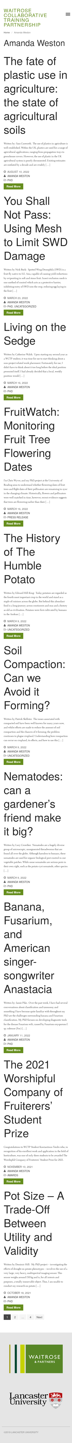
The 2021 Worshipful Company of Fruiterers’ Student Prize (33, 1098)
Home (7, 32)
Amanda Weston (18, 176)
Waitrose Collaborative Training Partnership (25, 17)
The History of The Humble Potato (32, 557)
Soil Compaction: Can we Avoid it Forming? (35, 677)
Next (39, 1317)
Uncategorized (25, 306)
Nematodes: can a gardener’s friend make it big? (33, 803)
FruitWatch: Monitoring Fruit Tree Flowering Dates (32, 438)
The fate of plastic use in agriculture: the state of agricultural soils (35, 94)
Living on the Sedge (35, 333)
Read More (13, 186)
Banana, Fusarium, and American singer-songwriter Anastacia (29, 947)
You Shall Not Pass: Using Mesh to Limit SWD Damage (36, 227)
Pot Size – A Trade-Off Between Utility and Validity (34, 1222)
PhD (10, 180)
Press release (17, 517)
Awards (12, 1175)
